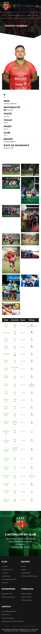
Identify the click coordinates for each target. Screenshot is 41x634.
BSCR (32, 377)
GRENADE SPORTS (31, 385)
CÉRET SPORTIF (15, 422)
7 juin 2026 (6, 332)
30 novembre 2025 (6, 440)
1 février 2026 (6, 407)
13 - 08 (23, 491)
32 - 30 (23, 332)
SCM (31, 415)
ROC (14, 392)
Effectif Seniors (11, 15)
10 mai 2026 (6, 347)
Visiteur (31, 320)
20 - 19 (23, 467)
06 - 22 (23, 361)
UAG (14, 339)
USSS (5, 135)
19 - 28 (23, 484)
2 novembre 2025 (6, 467)
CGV (28, 629)
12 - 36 (23, 407)
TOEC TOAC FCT (15, 368)
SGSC (15, 467)
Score (22, 320)
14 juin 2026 (6, 325)
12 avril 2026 (6, 361)
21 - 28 (23, 393)
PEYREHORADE (32, 326)
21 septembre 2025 (6, 499)
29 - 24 (23, 369)
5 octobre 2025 (6, 491)
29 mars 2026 (6, 377)
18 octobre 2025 (6, 476)
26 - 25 (23, 339)
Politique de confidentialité (18, 629)
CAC (14, 360)
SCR (31, 347)
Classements (28, 15)
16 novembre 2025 (6, 449)
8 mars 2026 (6, 392)
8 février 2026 (6, 400)
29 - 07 (23, 500)
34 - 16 (23, 476)
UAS (14, 407)
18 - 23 (23, 449)
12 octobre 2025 (6, 484)
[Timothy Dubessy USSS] (11, 169)
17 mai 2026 (6, 339)
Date (6, 320)
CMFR (32, 333)
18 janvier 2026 (6, 414)
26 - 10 (23, 400)
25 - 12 (23, 458)
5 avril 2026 (6, 369)
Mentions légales (5, 629)
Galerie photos (34, 15)
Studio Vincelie (32, 631)
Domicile (15, 320)
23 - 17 (23, 414)
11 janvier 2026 (6, 422)
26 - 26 (23, 354)
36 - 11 (22, 377)
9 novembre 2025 (6, 458)
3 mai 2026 (6, 354)
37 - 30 (23, 347)
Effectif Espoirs (17, 15)
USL (31, 400)
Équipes (25, 561)
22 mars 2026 (6, 385)
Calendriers (23, 15)
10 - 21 (23, 431)
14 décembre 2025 (6, 431)
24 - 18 (23, 325)
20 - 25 (23, 440)
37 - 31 (23, 385)
